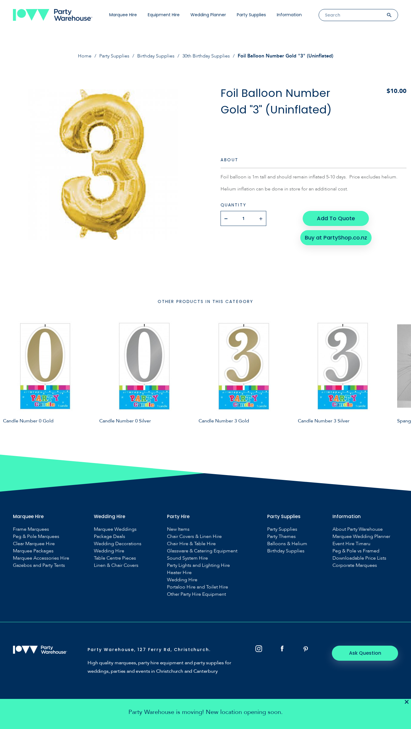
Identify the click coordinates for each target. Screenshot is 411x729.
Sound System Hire (187, 558)
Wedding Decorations (117, 544)
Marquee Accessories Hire (41, 558)
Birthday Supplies (156, 56)
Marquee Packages (33, 551)
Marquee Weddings (115, 529)
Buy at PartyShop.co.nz (336, 237)
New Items (178, 529)
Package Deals (109, 536)
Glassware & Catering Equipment (202, 551)
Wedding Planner (208, 15)
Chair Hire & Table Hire (191, 544)
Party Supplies (251, 15)
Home (84, 56)
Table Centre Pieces (115, 558)
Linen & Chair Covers (116, 565)
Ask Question (365, 653)
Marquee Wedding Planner (361, 536)
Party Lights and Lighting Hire (198, 565)
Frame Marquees (31, 529)
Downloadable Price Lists (359, 558)
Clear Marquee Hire (34, 544)
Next (402, 375)
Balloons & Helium (287, 544)
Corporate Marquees (354, 565)
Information (289, 15)
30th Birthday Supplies (206, 56)
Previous (9, 375)
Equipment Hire (164, 15)
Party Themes (281, 536)
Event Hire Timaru (351, 544)
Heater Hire (179, 573)
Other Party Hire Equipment (196, 594)
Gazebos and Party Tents (39, 565)
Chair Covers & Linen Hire (194, 536)
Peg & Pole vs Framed (355, 551)
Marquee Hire (123, 15)
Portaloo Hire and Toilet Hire (197, 587)
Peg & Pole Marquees (36, 536)
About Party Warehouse (357, 529)
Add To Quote (336, 218)
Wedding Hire (109, 551)
